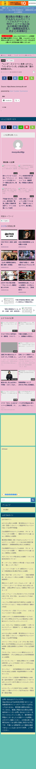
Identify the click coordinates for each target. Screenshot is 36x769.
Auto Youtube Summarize (19, 91)
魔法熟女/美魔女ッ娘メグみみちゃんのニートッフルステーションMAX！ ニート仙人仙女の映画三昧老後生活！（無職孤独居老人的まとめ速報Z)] (17, 542)
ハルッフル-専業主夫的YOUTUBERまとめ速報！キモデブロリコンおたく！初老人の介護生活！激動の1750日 (18, 604)
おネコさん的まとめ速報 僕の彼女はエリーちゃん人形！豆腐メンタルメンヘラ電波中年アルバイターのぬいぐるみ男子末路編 (18, 525)
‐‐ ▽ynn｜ (10, 60)
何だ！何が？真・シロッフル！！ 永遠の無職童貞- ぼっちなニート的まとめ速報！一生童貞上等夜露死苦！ (18, 577)
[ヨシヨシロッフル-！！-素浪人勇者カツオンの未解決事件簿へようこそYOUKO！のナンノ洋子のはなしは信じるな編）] (18, 663)
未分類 (3, 60)
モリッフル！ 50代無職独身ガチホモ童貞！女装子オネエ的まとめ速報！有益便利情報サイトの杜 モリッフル (18, 671)
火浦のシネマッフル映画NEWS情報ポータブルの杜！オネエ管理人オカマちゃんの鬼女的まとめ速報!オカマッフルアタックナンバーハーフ (17, 619)
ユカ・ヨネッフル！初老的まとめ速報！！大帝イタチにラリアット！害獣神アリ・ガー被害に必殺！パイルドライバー (18, 627)
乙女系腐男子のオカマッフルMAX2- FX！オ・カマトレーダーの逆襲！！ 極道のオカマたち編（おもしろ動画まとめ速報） (18, 534)
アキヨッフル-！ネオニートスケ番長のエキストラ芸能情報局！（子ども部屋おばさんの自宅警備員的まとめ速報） (18, 655)
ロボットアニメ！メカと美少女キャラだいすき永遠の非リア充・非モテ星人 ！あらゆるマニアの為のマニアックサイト (18, 596)
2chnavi (4, 449)
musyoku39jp (18, 152)
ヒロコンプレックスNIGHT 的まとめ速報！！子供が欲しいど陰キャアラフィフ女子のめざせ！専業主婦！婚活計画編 (18, 690)
